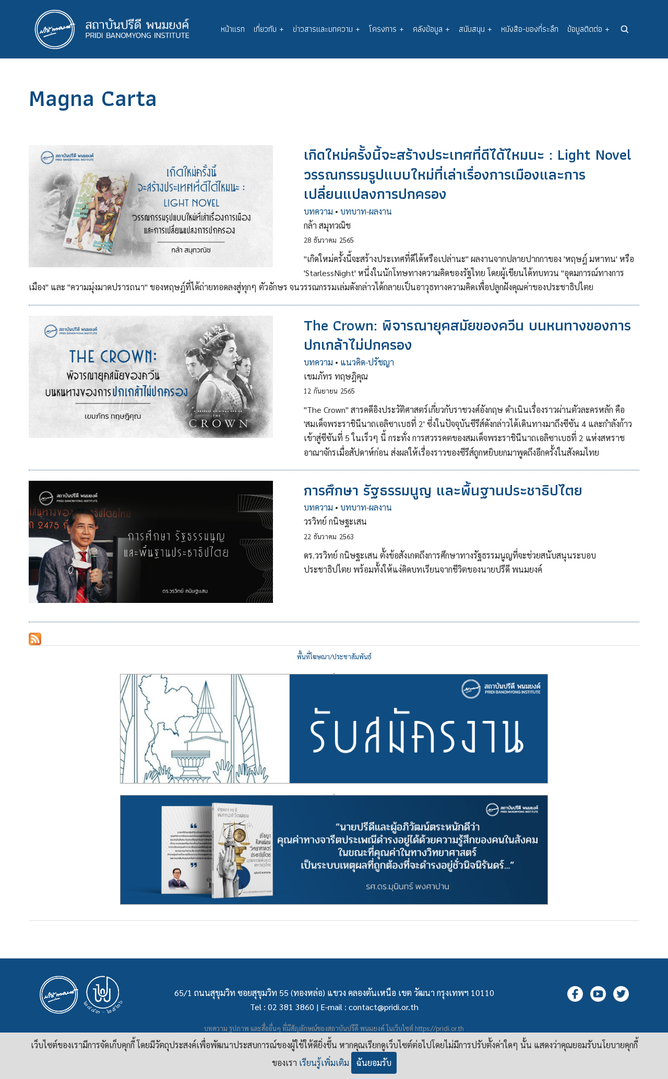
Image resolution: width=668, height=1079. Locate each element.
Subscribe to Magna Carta (35, 639)
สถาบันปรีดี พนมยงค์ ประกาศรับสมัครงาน (334, 673)
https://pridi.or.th (439, 1028)
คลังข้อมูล (431, 28)
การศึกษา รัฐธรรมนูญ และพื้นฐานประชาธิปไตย (443, 490)
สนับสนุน (475, 28)
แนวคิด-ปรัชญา (367, 362)
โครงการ (386, 28)
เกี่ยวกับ (269, 28)
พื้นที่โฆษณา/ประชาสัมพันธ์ (334, 656)
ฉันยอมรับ (373, 1062)
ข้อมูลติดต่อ (588, 28)
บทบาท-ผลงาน (366, 211)
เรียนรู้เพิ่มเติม (324, 1062)
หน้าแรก (233, 28)
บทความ (318, 211)
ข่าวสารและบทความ (326, 28)
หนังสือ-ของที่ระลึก (529, 28)
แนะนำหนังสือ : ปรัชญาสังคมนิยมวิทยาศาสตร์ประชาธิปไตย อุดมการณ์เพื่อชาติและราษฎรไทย (334, 794)
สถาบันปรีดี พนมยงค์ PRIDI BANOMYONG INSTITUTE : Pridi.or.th (117, 29)
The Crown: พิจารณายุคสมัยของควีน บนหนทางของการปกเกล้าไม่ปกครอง (467, 335)
